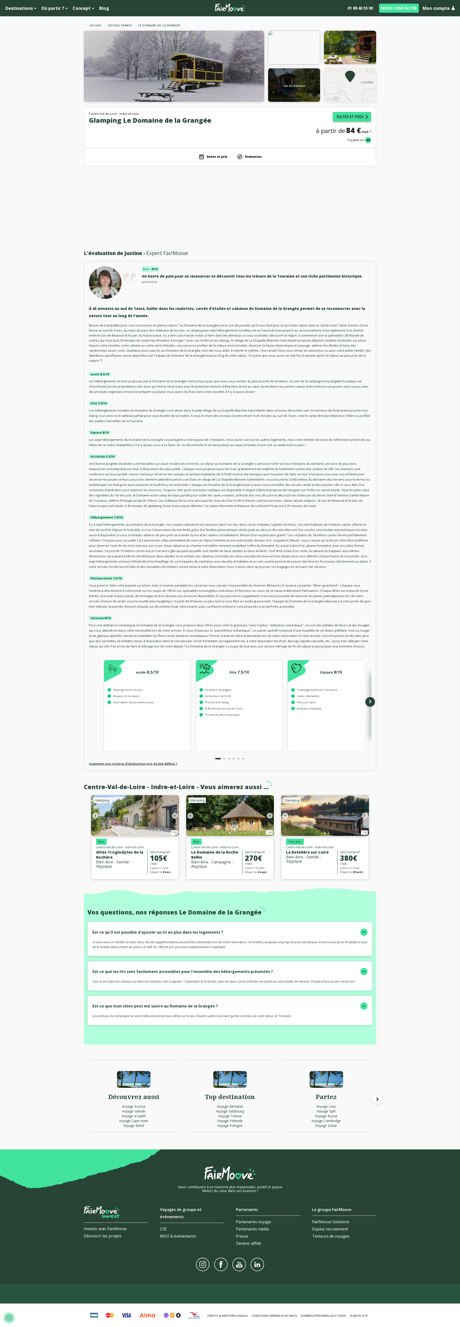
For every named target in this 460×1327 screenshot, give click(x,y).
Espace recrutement (330, 1229)
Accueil (96, 25)
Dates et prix (350, 116)
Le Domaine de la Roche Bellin (214, 855)
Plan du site (359, 1315)
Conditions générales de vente (274, 1315)
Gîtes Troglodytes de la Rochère (119, 855)
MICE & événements (178, 1236)
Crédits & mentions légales (227, 1315)
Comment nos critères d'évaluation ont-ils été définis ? (133, 764)
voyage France (120, 25)
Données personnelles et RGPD (323, 1315)
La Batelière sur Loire (307, 852)
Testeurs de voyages (331, 1236)
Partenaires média (252, 1229)
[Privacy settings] (9, 1317)
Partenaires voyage (253, 1221)
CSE (163, 1229)
